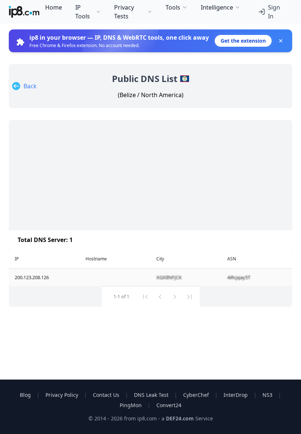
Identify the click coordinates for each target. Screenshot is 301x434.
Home (53, 7)
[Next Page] (174, 296)
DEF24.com (180, 418)
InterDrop (236, 394)
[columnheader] (44, 258)
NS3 (267, 394)
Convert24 (168, 405)
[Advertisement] (150, 175)
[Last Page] (189, 296)
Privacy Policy (62, 394)
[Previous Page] (160, 296)
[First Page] (145, 296)
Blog (25, 394)
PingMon (131, 405)
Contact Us (106, 394)
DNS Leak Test (151, 394)
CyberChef (196, 394)
